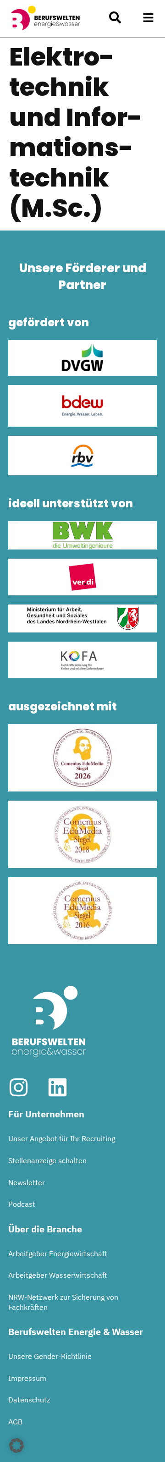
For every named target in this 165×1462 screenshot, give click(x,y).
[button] (148, 18)
